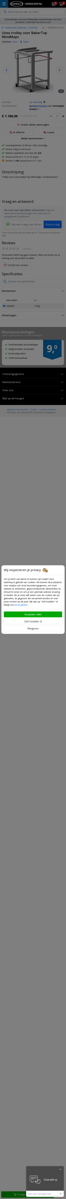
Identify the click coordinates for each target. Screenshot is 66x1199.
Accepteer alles (33, 614)
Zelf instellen (31, 621)
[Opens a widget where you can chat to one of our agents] (45, 1181)
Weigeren (33, 628)
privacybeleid (20, 604)
